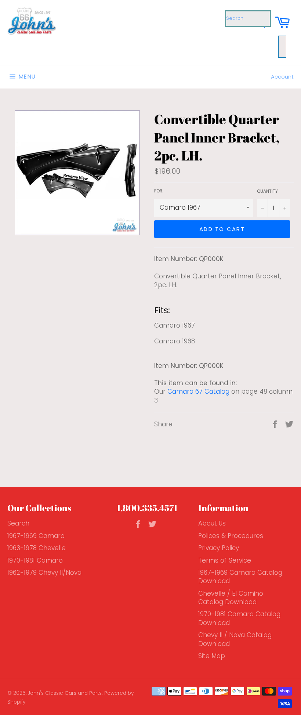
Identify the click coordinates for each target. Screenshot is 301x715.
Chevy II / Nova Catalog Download (235, 639)
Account (282, 76)
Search (18, 523)
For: (158, 191)
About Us (212, 523)
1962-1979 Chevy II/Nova (44, 572)
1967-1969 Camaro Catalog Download (240, 576)
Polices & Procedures (230, 535)
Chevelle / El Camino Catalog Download (230, 597)
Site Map (211, 655)
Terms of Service (224, 560)
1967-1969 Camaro (36, 535)
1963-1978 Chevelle (36, 548)
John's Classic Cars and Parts (65, 693)
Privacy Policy (218, 548)
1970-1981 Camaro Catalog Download (239, 618)
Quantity (267, 191)
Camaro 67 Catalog (198, 391)
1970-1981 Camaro (35, 560)
